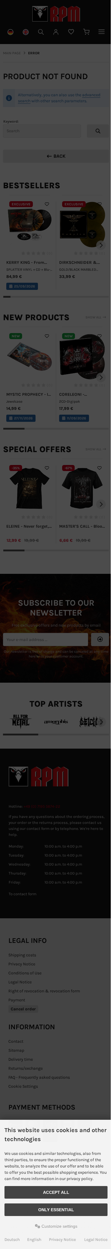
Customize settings (58, 1226)
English (34, 1239)
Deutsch (12, 1239)
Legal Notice (96, 1239)
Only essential (56, 1209)
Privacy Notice (62, 1239)
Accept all (56, 1192)
